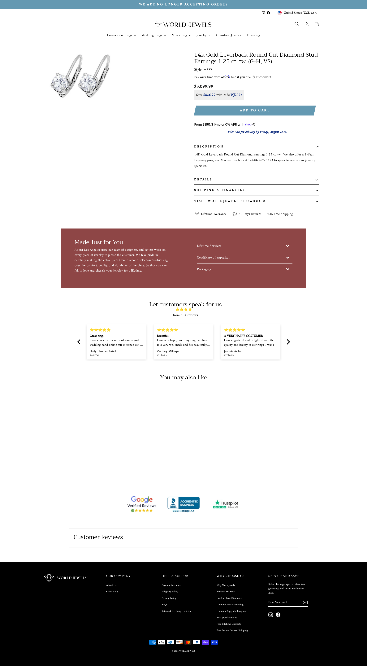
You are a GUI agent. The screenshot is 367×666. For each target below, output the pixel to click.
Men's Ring (180, 35)
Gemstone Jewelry (228, 35)
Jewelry (202, 35)
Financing (253, 35)
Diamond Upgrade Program (231, 611)
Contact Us (112, 591)
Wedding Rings (152, 35)
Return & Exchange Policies (176, 611)
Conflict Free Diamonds (229, 598)
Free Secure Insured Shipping (232, 630)
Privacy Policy (169, 598)
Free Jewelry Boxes (227, 617)
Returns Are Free (226, 591)
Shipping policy (170, 591)
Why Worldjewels (226, 585)
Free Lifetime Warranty (229, 624)
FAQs (164, 604)
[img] (185, 310)
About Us (111, 585)
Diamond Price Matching (230, 604)
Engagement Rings (120, 35)
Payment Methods (171, 585)
